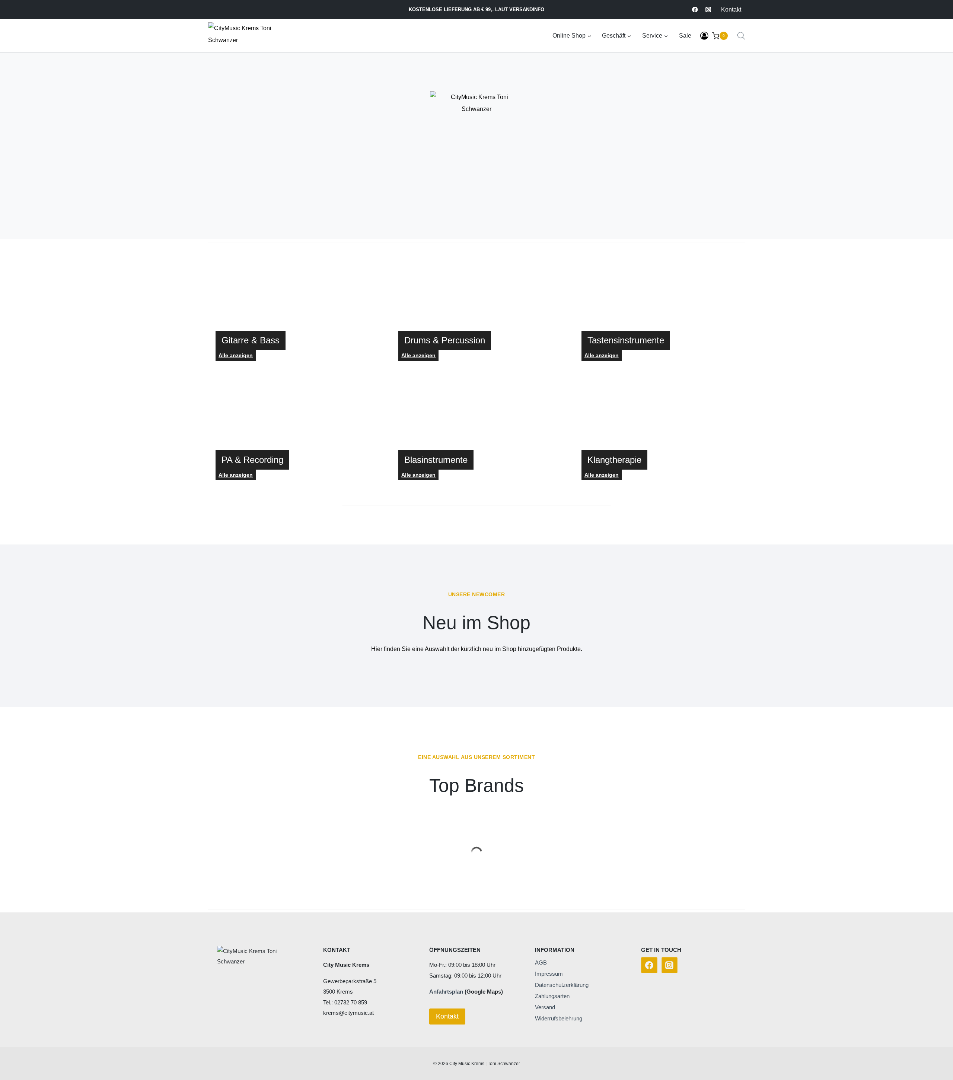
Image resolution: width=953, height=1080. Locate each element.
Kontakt (731, 9)
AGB (541, 962)
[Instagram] (708, 9)
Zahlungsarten (552, 996)
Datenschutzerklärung (562, 985)
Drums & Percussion (444, 340)
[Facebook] (695, 9)
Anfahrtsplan (446, 991)
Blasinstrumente (436, 460)
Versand (545, 1007)
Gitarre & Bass (250, 340)
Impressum (549, 974)
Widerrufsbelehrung (558, 1018)
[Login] (704, 36)
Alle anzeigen (418, 355)
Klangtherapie (614, 460)
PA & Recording (252, 460)
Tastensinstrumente (625, 340)
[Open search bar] (741, 35)
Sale (685, 35)
